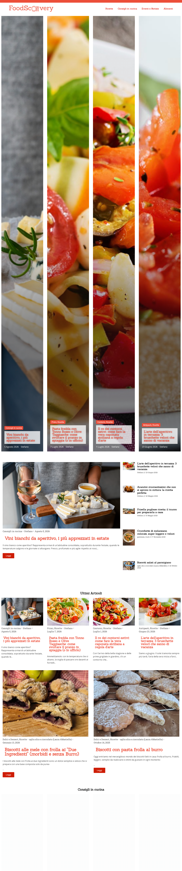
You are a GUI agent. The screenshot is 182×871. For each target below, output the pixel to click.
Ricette (109, 8)
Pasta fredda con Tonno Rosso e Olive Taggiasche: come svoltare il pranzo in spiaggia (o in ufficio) (66, 644)
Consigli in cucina (127, 8)
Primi (50, 628)
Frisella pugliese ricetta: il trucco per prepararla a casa (157, 511)
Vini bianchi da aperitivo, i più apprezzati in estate (22, 639)
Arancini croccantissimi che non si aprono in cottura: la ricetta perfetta (156, 489)
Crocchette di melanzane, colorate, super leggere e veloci (156, 532)
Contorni (97, 628)
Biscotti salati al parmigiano (154, 562)
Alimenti (168, 8)
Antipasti (144, 628)
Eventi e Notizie (150, 8)
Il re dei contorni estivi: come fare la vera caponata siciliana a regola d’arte (112, 642)
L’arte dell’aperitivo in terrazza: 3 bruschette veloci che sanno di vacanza (157, 466)
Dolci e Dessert (10, 739)
